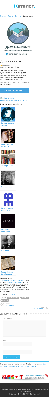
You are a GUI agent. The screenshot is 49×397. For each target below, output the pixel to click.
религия (25, 298)
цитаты (5, 300)
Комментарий (8, 319)
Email (5, 348)
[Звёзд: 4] (7, 65)
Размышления (13, 298)
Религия (18, 16)
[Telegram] (26, 386)
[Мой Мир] (28, 386)
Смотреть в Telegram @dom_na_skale (12, 91)
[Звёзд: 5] (9, 65)
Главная (3, 16)
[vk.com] (23, 386)
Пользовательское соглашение (29, 389)
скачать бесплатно (15, 282)
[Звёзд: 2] (3, 65)
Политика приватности (9, 389)
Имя (5, 340)
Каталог (11, 16)
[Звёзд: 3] (5, 65)
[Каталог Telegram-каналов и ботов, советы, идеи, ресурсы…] (24, 5)
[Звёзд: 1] (1, 65)
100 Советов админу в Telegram (11, 280)
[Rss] (21, 386)
